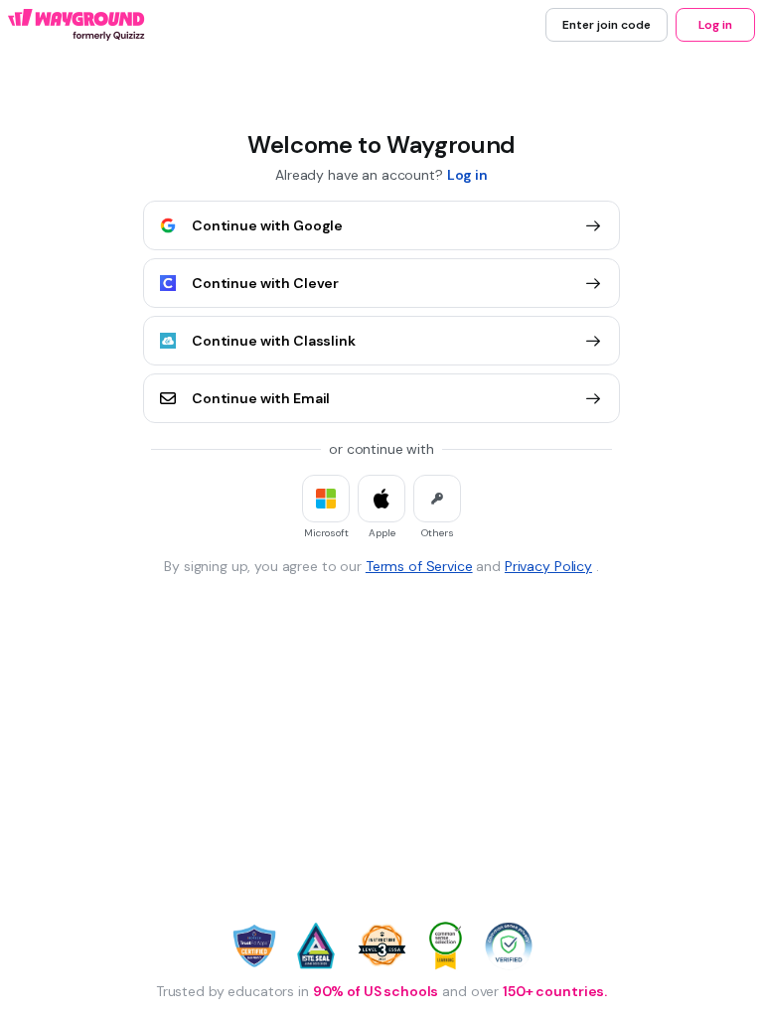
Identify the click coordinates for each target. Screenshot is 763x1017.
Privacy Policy (548, 566)
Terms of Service (419, 566)
